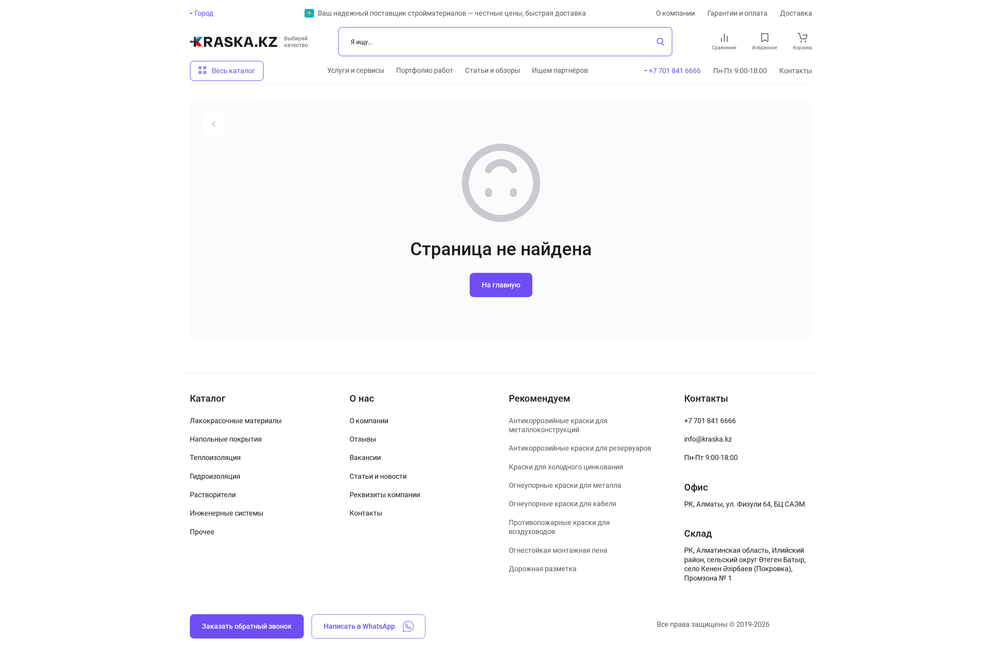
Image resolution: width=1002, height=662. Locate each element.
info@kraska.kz (708, 439)
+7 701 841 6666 (710, 421)
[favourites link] (764, 37)
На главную (501, 285)
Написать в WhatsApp (359, 626)
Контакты (795, 71)
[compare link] (724, 37)
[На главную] (233, 45)
